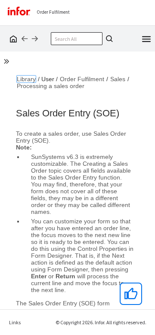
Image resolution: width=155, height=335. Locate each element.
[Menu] (146, 38)
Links (15, 322)
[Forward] (35, 38)
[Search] (108, 38)
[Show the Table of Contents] (8, 62)
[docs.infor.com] (12, 38)
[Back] (24, 38)
